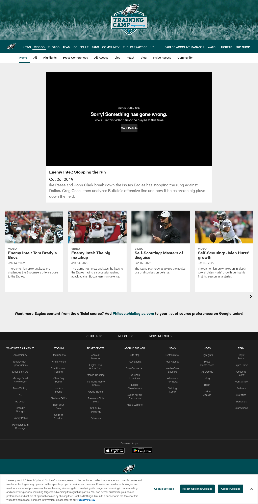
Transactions (241, 407)
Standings (241, 401)
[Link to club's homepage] (11, 46)
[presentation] (251, 297)
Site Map (134, 354)
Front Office (241, 381)
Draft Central (172, 354)
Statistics (241, 394)
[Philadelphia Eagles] (129, 469)
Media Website (135, 404)
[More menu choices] (152, 46)
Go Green (20, 401)
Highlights (207, 354)
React (207, 384)
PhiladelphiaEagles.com (133, 313)
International (134, 361)
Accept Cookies (230, 488)
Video (207, 348)
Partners (241, 388)
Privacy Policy (20, 418)
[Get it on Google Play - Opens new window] (142, 452)
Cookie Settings (164, 488)
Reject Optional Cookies (197, 488)
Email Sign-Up (20, 371)
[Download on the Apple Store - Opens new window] (114, 451)
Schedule (96, 418)
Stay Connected (134, 368)
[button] (129, 128)
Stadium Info (59, 354)
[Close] (251, 488)
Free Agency (172, 361)
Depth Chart (241, 365)
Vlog (207, 378)
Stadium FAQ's (59, 398)
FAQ (20, 394)
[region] (129, 489)
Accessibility (20, 354)
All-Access (207, 371)
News (172, 348)
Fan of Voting (20, 388)
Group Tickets (95, 391)
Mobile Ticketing (96, 374)
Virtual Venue (58, 361)
